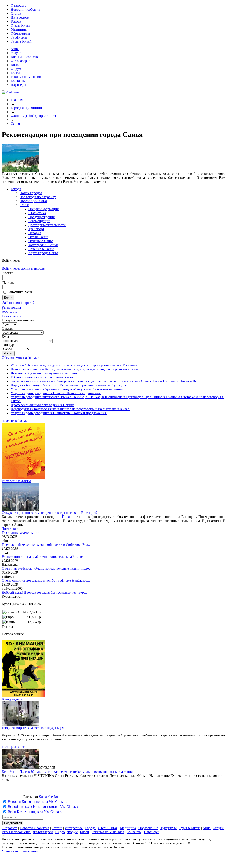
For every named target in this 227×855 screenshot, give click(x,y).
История (34, 233)
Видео (15, 65)
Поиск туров (11, 316)
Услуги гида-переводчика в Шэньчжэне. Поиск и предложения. (59, 413)
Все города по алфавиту (38, 197)
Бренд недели (12, 699)
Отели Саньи (38, 237)
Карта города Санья (43, 253)
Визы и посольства (25, 57)
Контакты (18, 81)
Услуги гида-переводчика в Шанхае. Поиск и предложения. (56, 393)
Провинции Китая (33, 201)
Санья (15, 124)
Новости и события (25, 9)
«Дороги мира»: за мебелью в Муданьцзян (34, 728)
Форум (16, 69)
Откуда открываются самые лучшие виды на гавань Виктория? (50, 513)
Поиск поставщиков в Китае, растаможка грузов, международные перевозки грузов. (75, 369)
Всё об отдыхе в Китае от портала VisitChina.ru (43, 806)
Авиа (15, 49)
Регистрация (11, 307)
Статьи (16, 13)
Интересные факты (16, 481)
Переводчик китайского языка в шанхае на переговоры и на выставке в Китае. (70, 409)
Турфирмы (19, 37)
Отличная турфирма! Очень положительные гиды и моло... (47, 568)
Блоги (15, 73)
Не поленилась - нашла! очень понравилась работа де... (43, 556)
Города (16, 21)
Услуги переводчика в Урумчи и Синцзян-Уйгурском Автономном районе (67, 389)
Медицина (19, 29)
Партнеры (18, 85)
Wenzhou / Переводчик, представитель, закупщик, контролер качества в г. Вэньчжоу (74, 365)
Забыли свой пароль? (18, 303)
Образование (20, 33)
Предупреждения (41, 217)
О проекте (18, 5)
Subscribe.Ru (48, 797)
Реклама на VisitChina (27, 77)
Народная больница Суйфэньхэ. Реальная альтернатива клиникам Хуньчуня (68, 385)
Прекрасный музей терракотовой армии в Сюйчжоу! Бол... (46, 544)
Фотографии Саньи (43, 245)
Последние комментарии (20, 532)
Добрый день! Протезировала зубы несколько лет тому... (44, 592)
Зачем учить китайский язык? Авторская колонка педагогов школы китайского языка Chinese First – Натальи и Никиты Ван (105, 381)
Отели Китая (20, 25)
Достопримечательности (47, 225)
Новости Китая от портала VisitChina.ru (37, 801)
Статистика (37, 213)
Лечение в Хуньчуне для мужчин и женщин (44, 373)
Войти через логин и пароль (23, 268)
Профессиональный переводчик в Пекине (42, 405)
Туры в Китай (21, 41)
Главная (17, 100)
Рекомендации (39, 221)
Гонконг (68, 517)
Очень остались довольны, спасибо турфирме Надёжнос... (46, 580)
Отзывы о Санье (40, 241)
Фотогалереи (20, 61)
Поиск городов (31, 193)
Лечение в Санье (41, 249)
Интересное (20, 17)
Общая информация (43, 209)
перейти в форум (14, 420)
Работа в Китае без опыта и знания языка (42, 377)
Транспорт (36, 229)
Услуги (16, 53)
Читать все (10, 528)
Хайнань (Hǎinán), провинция (33, 116)
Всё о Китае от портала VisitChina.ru (35, 812)
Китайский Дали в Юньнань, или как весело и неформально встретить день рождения (67, 771)
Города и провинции (26, 108)
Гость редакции (13, 747)
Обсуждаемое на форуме (20, 357)
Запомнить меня (20, 292)
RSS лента (10, 312)
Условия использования (20, 851)
